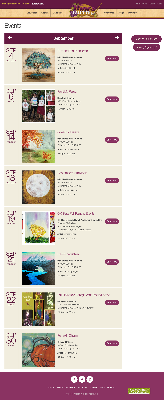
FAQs (121, 13)
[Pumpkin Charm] (38, 350)
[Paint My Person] (38, 106)
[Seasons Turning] (38, 146)
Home (51, 387)
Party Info (132, 13)
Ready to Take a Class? (146, 39)
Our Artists (32, 13)
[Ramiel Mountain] (38, 268)
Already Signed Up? (146, 47)
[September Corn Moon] (38, 187)
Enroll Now (112, 58)
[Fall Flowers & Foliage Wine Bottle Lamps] (38, 309)
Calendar (57, 13)
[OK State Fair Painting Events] (38, 228)
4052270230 (38, 4)
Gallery (44, 13)
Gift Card (111, 387)
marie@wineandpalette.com (15, 4)
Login (152, 4)
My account (141, 4)
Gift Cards (109, 13)
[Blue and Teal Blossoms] (38, 65)
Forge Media (74, 394)
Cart (159, 4)
